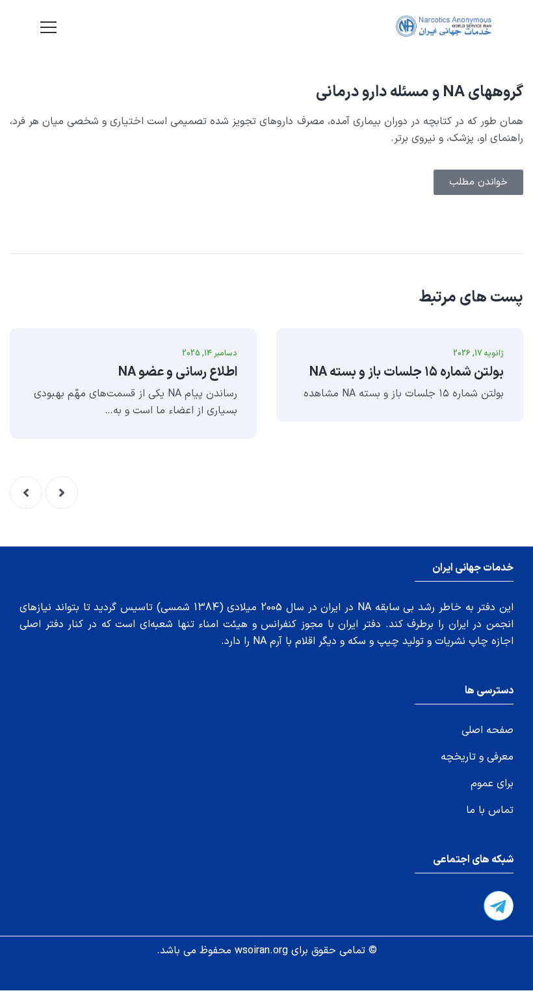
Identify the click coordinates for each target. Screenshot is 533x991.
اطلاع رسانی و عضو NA (177, 372)
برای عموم (492, 784)
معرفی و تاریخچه (477, 757)
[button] (62, 492)
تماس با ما (490, 810)
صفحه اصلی (488, 730)
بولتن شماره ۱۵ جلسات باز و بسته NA (406, 372)
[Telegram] (499, 906)
